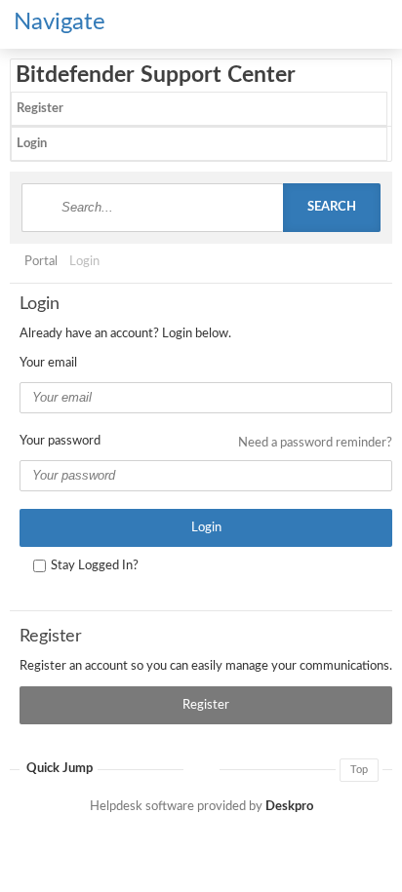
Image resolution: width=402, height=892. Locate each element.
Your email (48, 363)
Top (359, 769)
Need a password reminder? (315, 443)
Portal (41, 261)
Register (40, 108)
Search (331, 207)
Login (32, 143)
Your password (60, 441)
